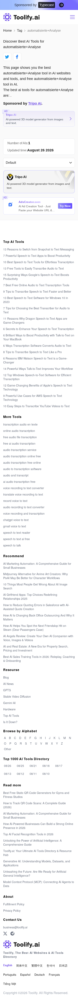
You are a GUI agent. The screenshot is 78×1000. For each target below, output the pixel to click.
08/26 (7, 766)
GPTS (7, 690)
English (7, 965)
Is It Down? (10, 722)
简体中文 (21, 965)
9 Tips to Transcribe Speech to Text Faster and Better (37, 291)
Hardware (9, 709)
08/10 (46, 774)
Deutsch (39, 975)
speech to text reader (16, 533)
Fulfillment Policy (13, 904)
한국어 (51, 965)
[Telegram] (12, 934)
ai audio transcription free (19, 482)
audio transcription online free (22, 456)
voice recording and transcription (24, 513)
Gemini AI (9, 703)
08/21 (33, 766)
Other (7, 749)
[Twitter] (5, 934)
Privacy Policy (12, 910)
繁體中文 (37, 965)
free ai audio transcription (19, 443)
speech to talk (12, 545)
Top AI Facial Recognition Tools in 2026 (28, 834)
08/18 (46, 766)
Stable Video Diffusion (17, 696)
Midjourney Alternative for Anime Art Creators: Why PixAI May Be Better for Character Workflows (35, 576)
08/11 (33, 774)
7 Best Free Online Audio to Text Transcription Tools (36, 285)
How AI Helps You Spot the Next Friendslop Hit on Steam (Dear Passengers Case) (34, 628)
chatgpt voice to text (16, 520)
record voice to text (15, 501)
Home (7, 30)
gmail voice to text (14, 526)
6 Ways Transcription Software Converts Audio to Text (37, 346)
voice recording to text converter (23, 488)
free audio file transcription (20, 437)
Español (25, 975)
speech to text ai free (16, 539)
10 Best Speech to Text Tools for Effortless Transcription (38, 262)
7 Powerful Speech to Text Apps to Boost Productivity (36, 256)
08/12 (20, 774)
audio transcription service (19, 450)
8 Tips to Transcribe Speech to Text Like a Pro (32, 352)
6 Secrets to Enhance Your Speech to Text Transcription (38, 329)
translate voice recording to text (23, 494)
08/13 (7, 774)
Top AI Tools (11, 716)
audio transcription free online (22, 462)
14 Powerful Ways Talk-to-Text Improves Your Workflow (38, 369)
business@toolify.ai (15, 927)
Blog (6, 677)
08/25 (20, 766)
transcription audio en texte (20, 424)
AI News (8, 684)
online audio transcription (19, 431)
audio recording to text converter (23, 507)
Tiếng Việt (9, 984)
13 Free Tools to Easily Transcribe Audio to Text (33, 268)
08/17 (58, 766)
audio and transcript (15, 475)
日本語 (63, 965)
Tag (19, 30)
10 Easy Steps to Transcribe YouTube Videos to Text (36, 406)
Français (54, 975)
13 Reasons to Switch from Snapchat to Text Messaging (38, 249)
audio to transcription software (22, 469)
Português (9, 975)
